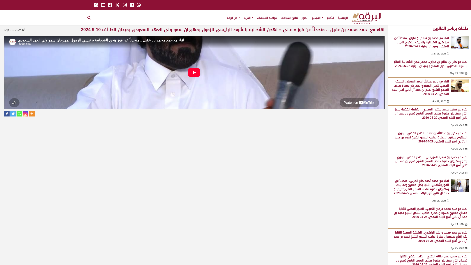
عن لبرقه (232, 17)
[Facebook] (7, 113)
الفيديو (316, 17)
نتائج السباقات (289, 17)
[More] (32, 113)
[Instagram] (25, 113)
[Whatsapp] (19, 113)
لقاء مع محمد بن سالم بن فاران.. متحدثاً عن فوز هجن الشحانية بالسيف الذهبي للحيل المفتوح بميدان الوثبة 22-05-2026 (421, 42)
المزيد (248, 17)
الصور (305, 17)
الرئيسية (343, 17)
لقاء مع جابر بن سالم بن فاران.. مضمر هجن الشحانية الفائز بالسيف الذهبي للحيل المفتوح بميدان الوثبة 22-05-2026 (430, 64)
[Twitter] (13, 113)
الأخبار (330, 17)
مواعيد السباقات (267, 17)
